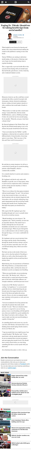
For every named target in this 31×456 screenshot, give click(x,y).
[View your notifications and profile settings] (5, 2)
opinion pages (12, 368)
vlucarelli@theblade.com (18, 37)
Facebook (23, 364)
